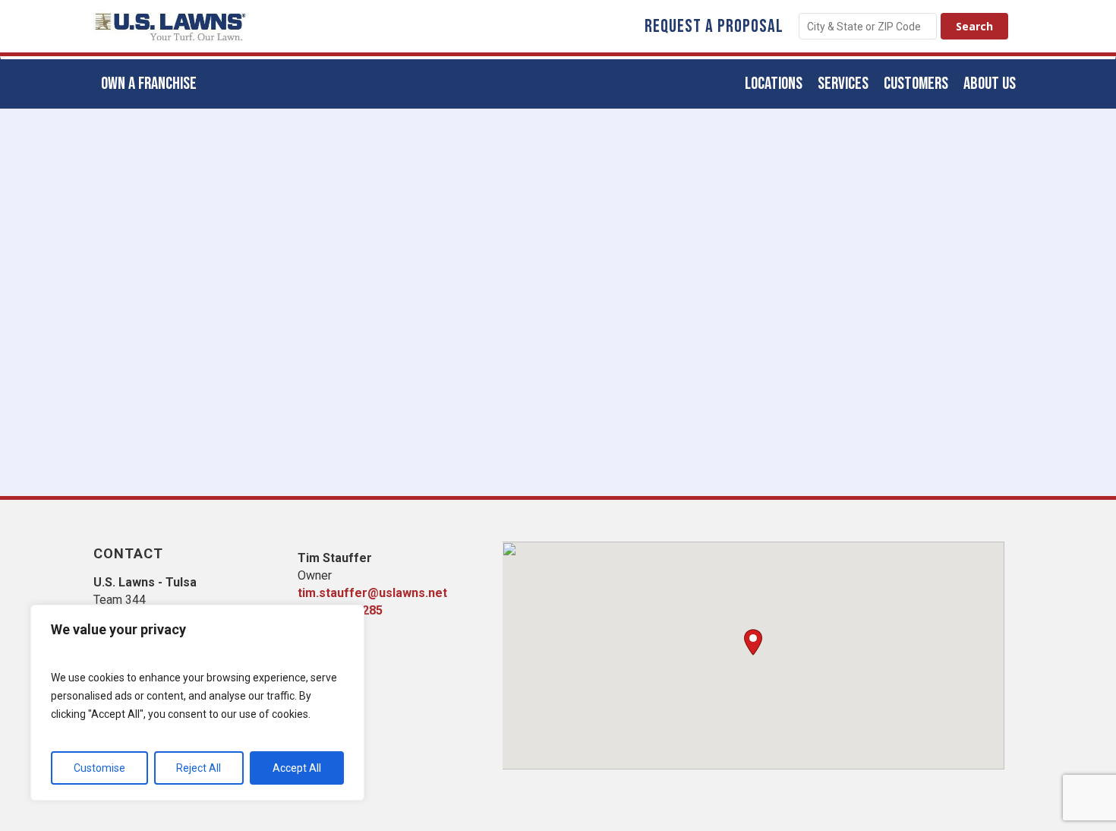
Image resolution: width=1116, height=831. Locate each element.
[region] (197, 703)
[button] (753, 642)
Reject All (198, 768)
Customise (99, 768)
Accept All (297, 768)
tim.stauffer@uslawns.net (372, 593)
